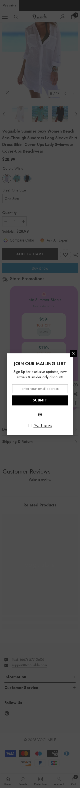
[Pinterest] (40, 414)
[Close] (73, 353)
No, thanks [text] (43, 425)
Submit (40, 400)
